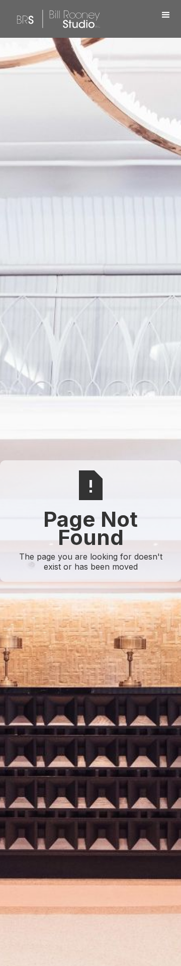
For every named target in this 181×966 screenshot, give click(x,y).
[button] (166, 15)
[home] (56, 19)
